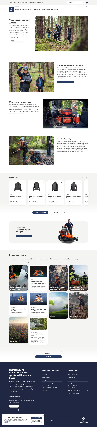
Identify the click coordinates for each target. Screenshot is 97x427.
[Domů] (11, 9)
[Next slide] (87, 193)
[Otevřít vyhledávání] (80, 9)
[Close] (43, 415)
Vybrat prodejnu (85, 6)
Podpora (79, 6)
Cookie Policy (6, 422)
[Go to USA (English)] (87, 2)
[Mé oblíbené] (86, 9)
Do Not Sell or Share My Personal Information (36, 421)
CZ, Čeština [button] (17, 6)
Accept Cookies (37, 417)
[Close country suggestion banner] (95, 2)
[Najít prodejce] (83, 9)
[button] (17, 9)
